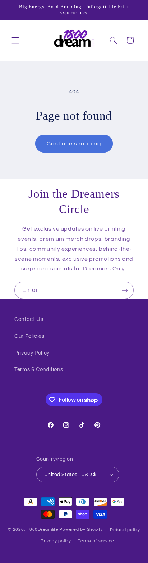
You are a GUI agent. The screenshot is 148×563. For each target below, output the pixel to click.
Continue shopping (74, 143)
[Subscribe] (125, 290)
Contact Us (28, 319)
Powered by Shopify (81, 530)
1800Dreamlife (43, 530)
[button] (15, 40)
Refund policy (125, 530)
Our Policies (29, 336)
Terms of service (96, 541)
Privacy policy (56, 541)
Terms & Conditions (38, 369)
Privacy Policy (32, 353)
